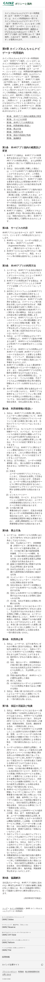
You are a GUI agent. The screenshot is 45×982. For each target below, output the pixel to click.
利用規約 (21, 971)
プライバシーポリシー (16, 32)
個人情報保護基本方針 (32, 971)
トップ (4, 908)
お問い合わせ (6, 974)
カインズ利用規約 (16, 908)
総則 (33, 29)
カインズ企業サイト (10, 965)
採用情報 (6, 957)
